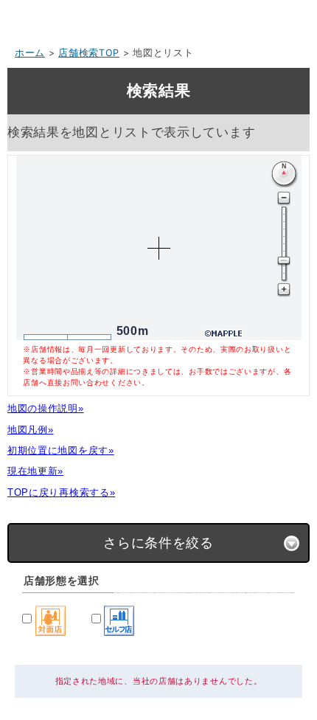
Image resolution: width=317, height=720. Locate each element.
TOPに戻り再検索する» (61, 492)
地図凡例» (30, 429)
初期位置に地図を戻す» (60, 450)
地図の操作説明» (45, 408)
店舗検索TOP (88, 52)
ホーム (30, 52)
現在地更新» (35, 471)
